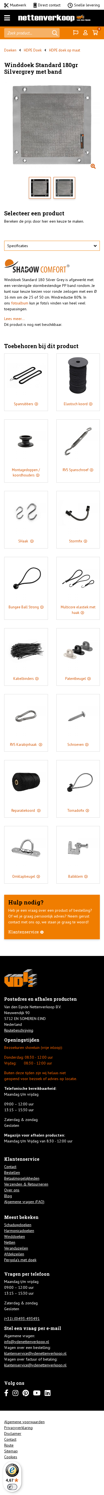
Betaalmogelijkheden (21, 1178)
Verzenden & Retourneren (26, 1184)
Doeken (10, 50)
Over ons (11, 1189)
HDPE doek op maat (64, 50)
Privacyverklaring (18, 1427)
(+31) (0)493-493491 (22, 1318)
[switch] (12, 1487)
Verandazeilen (16, 1248)
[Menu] (7, 18)
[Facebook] (6, 1393)
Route (9, 1445)
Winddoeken (14, 1236)
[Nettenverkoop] (54, 18)
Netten (9, 1242)
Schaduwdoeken (17, 1224)
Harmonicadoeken (19, 1230)
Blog (8, 1195)
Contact (10, 1166)
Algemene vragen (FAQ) (24, 1201)
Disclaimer (12, 1433)
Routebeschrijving (18, 1030)
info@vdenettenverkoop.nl (26, 1341)
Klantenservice (23, 932)
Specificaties (17, 245)
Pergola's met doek (20, 1259)
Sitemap (11, 1451)
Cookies (10, 1456)
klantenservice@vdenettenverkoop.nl (35, 1353)
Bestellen (12, 1172)
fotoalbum (19, 303)
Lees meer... (14, 318)
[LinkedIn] (47, 1393)
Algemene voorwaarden (24, 1421)
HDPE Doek (33, 50)
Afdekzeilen (14, 1254)
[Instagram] (15, 1393)
